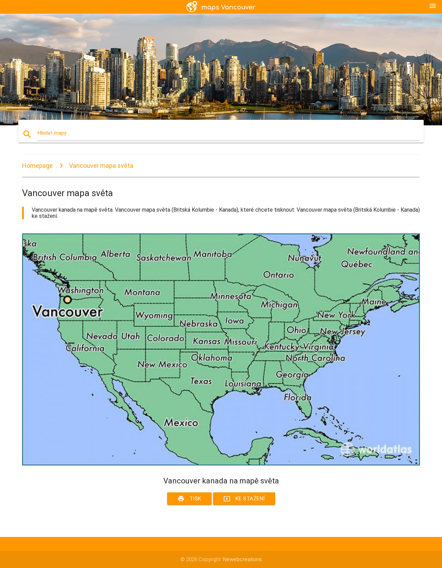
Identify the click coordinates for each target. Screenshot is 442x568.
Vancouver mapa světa (101, 165)
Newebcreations (242, 559)
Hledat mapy (52, 133)
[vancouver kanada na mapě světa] (221, 464)
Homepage (37, 165)
